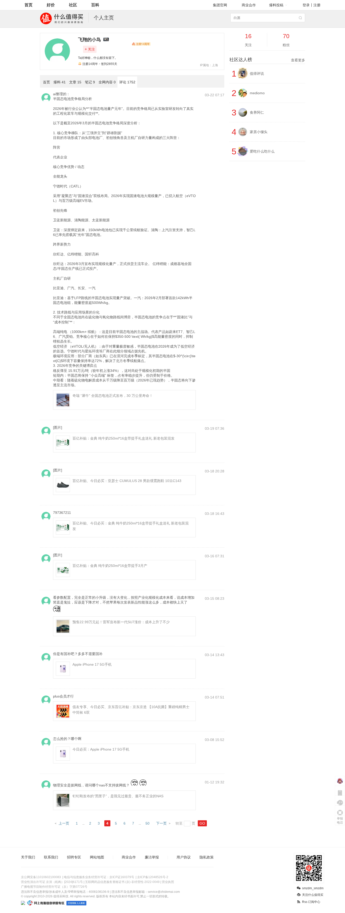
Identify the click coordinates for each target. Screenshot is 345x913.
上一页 (64, 823)
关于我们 (28, 857)
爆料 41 (60, 82)
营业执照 (168, 882)
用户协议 (184, 857)
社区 (73, 5)
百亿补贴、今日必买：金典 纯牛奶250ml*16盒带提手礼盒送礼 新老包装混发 (130, 526)
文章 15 (75, 82)
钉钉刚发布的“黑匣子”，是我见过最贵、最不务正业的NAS (117, 796)
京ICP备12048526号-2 (152, 877)
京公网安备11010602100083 (41, 877)
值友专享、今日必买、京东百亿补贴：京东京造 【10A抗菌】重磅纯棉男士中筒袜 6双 (130, 709)
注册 (317, 5)
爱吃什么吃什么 (262, 151)
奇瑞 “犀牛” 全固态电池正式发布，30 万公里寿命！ (112, 396)
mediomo (257, 93)
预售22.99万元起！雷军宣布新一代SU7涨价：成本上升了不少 (121, 622)
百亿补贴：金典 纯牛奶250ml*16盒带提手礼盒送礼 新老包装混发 (123, 438)
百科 (95, 5)
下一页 (161, 823)
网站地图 (97, 857)
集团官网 (220, 5)
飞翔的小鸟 (89, 39)
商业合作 (249, 5)
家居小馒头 (258, 132)
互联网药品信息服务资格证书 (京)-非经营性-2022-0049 (122, 882)
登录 (306, 5)
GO (202, 823)
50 (147, 823)
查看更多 (298, 60)
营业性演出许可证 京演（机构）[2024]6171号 (52, 882)
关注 (90, 49)
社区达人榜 (267, 59)
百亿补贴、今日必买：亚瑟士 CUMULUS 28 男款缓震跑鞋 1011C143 (126, 481)
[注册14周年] (141, 44)
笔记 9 (90, 82)
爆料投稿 (276, 5)
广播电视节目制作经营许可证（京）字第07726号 (54, 886)
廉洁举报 (152, 857)
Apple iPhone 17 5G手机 (92, 664)
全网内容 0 (107, 82)
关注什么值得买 (312, 895)
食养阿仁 (257, 112)
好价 (51, 5)
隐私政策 (207, 857)
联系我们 (51, 857)
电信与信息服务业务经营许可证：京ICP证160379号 (99, 877)
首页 (28, 5)
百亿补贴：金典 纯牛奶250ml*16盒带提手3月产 (109, 566)
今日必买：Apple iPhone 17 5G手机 (100, 749)
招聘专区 (74, 857)
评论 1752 (127, 82)
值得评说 (257, 73)
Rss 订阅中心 (311, 902)
